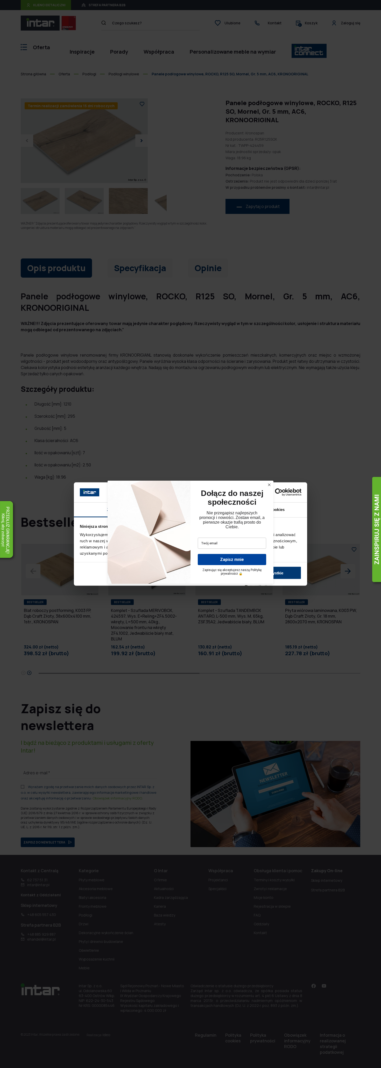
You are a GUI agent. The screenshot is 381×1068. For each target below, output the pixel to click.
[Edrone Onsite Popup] (190, 534)
